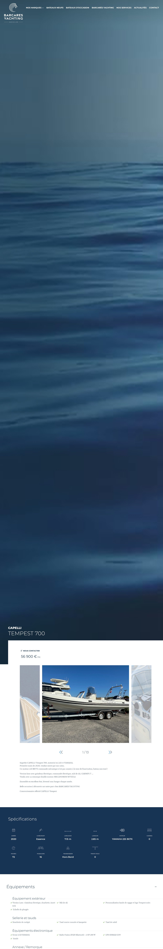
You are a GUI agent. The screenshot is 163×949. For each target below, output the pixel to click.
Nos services (123, 8)
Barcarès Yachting (103, 8)
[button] (110, 752)
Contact (154, 8)
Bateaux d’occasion (77, 8)
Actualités (140, 8)
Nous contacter (31, 651)
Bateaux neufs (54, 8)
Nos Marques (33, 8)
